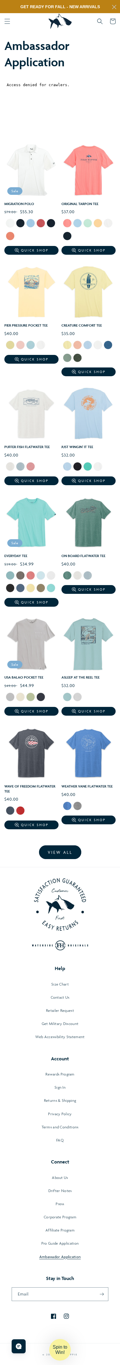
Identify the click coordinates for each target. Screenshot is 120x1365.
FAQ (60, 1140)
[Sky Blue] (77, 224)
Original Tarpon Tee (79, 204)
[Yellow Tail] (67, 346)
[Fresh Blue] (67, 467)
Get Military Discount (60, 1023)
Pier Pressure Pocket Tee (26, 325)
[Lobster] (40, 224)
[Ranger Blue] (67, 806)
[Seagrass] (87, 224)
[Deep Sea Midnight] (10, 811)
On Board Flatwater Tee (83, 556)
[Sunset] (97, 224)
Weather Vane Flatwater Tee (87, 786)
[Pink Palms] (20, 346)
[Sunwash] (10, 346)
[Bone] (51, 576)
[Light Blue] (108, 346)
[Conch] (30, 576)
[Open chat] (19, 1346)
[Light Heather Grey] (77, 806)
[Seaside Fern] (40, 589)
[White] (10, 224)
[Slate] (20, 589)
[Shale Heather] (20, 467)
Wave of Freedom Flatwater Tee (29, 788)
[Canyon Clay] (10, 237)
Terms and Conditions (60, 1127)
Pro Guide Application (60, 1243)
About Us (60, 1177)
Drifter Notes (60, 1190)
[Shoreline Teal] (10, 576)
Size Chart (60, 984)
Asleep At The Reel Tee (80, 677)
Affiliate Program (60, 1230)
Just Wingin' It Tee (77, 447)
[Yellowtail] (30, 589)
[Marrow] (20, 698)
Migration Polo (19, 204)
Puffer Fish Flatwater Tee (27, 447)
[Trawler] (40, 698)
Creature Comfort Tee (81, 325)
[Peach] (77, 346)
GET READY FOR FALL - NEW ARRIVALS (60, 6)
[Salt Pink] (30, 467)
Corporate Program (60, 1217)
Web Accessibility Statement (59, 1036)
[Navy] (20, 224)
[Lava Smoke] (20, 576)
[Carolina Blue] (40, 576)
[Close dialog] (114, 7)
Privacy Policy (60, 1113)
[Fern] (67, 358)
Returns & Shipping (60, 1100)
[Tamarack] (30, 698)
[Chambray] (30, 346)
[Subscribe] (101, 1294)
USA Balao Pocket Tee (23, 677)
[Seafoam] (87, 467)
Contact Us (60, 997)
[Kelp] (77, 358)
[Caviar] (51, 224)
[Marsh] (67, 698)
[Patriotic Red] (20, 811)
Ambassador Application (60, 1256)
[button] (7, 21)
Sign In (60, 1087)
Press (60, 1203)
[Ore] (10, 698)
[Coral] (67, 224)
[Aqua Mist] (51, 589)
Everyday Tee (15, 556)
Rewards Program (60, 1074)
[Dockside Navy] (77, 467)
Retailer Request (60, 1010)
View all (60, 852)
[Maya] (30, 224)
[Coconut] (97, 346)
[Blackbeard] (10, 589)
